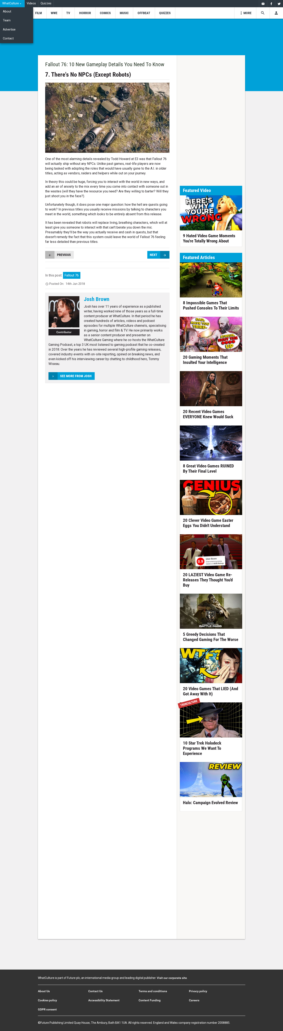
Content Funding (150, 1000)
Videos (31, 3)
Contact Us (95, 991)
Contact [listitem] (8, 38)
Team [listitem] (7, 20)
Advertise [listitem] (9, 29)
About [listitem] (7, 11)
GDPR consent (47, 1009)
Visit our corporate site (172, 978)
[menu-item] (38, 13)
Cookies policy (47, 1000)
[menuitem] (12, 3)
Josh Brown (96, 299)
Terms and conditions (153, 991)
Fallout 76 (71, 275)
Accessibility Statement (104, 1000)
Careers (194, 1000)
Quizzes (46, 3)
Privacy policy (198, 991)
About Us (44, 991)
